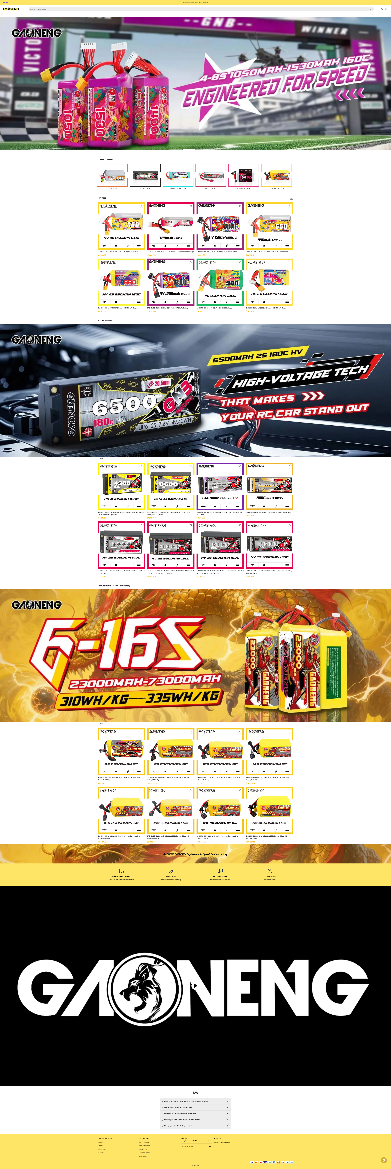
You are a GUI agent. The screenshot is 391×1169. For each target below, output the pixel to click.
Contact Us (100, 1145)
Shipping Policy (143, 1149)
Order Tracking (143, 1156)
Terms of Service (102, 1149)
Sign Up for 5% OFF (144, 1142)
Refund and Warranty (144, 1152)
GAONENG (197, 1165)
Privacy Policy (101, 1152)
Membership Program (144, 1145)
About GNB (100, 1142)
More (291, 198)
